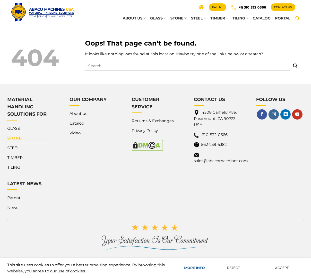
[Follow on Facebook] (262, 114)
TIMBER (217, 18)
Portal (282, 18)
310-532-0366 (215, 134)
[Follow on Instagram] (273, 114)
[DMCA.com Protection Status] (147, 145)
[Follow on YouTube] (297, 114)
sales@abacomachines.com (221, 160)
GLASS (156, 18)
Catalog (262, 18)
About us (133, 18)
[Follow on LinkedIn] (285, 114)
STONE (176, 18)
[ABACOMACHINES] (42, 12)
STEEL (197, 18)
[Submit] (295, 66)
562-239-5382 (214, 144)
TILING (239, 18)
